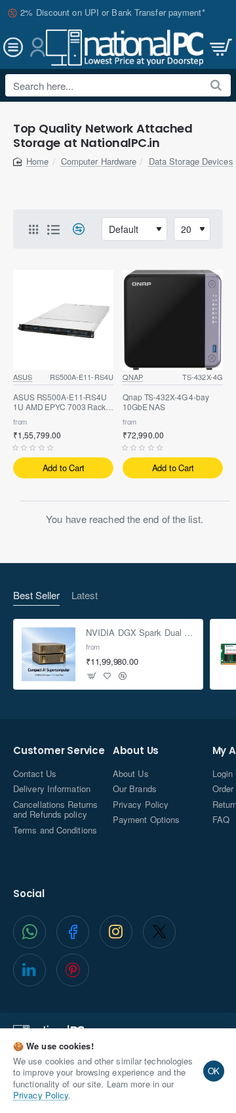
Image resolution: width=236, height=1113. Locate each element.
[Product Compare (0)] (74, 229)
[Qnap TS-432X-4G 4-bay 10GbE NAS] (173, 320)
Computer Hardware (99, 161)
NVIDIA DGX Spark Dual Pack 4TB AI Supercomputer (140, 633)
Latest (84, 595)
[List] (53, 229)
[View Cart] (219, 47)
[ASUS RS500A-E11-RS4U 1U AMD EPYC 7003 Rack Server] (63, 320)
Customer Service (59, 751)
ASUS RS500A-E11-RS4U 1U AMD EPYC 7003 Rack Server (60, 402)
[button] (63, 467)
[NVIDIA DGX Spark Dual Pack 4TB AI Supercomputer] (48, 654)
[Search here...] (216, 85)
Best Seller (36, 595)
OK (214, 1070)
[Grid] (33, 229)
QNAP (133, 376)
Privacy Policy (40, 1095)
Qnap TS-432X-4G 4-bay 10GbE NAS (166, 402)
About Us (136, 751)
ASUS (22, 376)
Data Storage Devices (191, 161)
